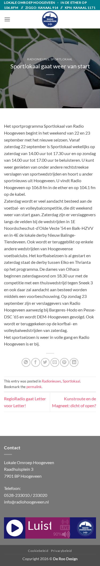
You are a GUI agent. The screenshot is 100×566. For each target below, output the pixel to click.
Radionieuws (38, 59)
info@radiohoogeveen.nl (26, 501)
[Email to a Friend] (54, 362)
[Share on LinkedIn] (74, 362)
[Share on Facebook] (35, 362)
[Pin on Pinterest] (64, 362)
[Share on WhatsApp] (26, 362)
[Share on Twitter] (45, 362)
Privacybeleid (61, 551)
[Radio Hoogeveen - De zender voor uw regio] (50, 19)
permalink (34, 387)
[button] (7, 19)
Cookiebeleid (38, 551)
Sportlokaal (62, 59)
